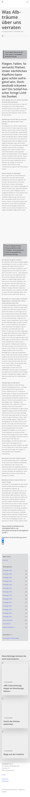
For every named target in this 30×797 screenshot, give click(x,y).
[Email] (15, 543)
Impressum (5, 779)
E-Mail (3, 775)
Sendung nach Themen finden (11, 638)
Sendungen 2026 (7, 570)
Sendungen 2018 (7, 599)
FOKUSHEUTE (6, 624)
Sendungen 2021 (7, 588)
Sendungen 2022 (7, 584)
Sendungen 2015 (7, 609)
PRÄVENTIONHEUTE (8, 627)
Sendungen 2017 (7, 602)
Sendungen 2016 (7, 606)
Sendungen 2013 (7, 616)
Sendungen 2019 (7, 595)
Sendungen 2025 (7, 574)
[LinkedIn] (15, 541)
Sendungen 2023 (7, 581)
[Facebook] (15, 539)
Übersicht (5, 560)
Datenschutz (5, 781)
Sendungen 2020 (7, 592)
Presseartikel (8, 682)
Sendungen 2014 (7, 613)
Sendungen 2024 (7, 577)
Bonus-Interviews (7, 620)
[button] (27, 2)
